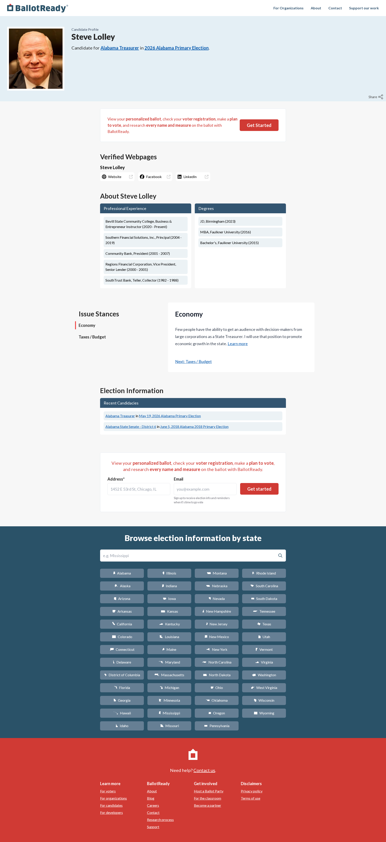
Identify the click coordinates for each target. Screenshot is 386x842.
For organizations (113, 798)
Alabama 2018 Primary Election (194, 426)
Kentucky (169, 624)
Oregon (216, 713)
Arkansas (122, 611)
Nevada (217, 598)
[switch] (376, 97)
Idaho (122, 726)
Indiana (169, 586)
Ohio (217, 687)
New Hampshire (216, 611)
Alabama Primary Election (170, 416)
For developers (111, 812)
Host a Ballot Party (208, 791)
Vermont (264, 649)
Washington (264, 675)
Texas (264, 624)
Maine (169, 649)
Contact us (204, 770)
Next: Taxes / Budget (193, 361)
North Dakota (217, 675)
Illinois (169, 573)
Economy (87, 325)
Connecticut (122, 649)
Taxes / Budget (92, 336)
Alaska (122, 586)
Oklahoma (217, 700)
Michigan (169, 687)
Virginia (264, 662)
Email (178, 479)
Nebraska (216, 586)
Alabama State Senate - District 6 (130, 426)
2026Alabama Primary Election (177, 47)
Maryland (169, 662)
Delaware (122, 662)
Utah (264, 637)
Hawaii (122, 713)
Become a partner (207, 805)
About (316, 8)
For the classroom (207, 798)
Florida (122, 687)
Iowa (169, 598)
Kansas (169, 611)
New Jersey (216, 624)
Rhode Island (264, 573)
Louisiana (169, 637)
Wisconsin (264, 700)
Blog (150, 798)
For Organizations (288, 8)
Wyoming (264, 713)
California (122, 624)
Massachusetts (169, 675)
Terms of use (250, 798)
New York (216, 649)
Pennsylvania (216, 726)
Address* (116, 479)
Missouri (169, 726)
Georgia (121, 700)
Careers (153, 805)
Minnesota (169, 700)
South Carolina (264, 586)
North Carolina (216, 662)
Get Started (259, 125)
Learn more (238, 343)
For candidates (111, 805)
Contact (335, 8)
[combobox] (138, 489)
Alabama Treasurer (120, 47)
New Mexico (217, 637)
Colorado (122, 637)
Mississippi (169, 713)
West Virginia (264, 687)
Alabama (122, 573)
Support (153, 827)
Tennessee (264, 611)
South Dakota (264, 598)
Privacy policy (251, 791)
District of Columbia (122, 675)
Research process (160, 819)
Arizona (122, 598)
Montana (217, 573)
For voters (108, 791)
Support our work (364, 8)
